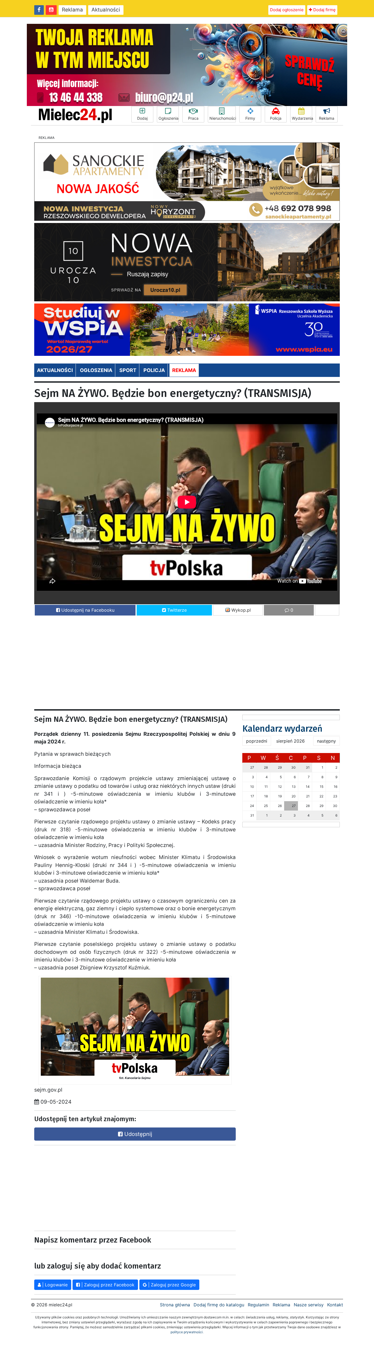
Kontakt (335, 1304)
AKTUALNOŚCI (55, 370)
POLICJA (154, 370)
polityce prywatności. (187, 1332)
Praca (193, 118)
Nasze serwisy (309, 1304)
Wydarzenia (302, 118)
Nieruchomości (222, 118)
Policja (275, 118)
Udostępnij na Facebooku (87, 610)
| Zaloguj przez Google (171, 1284)
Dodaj (142, 118)
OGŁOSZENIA (96, 370)
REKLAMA (184, 370)
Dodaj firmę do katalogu (219, 1304)
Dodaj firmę (324, 9)
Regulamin (258, 1304)
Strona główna (175, 1304)
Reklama (72, 10)
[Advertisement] (187, 660)
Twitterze (176, 610)
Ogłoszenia (169, 118)
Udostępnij (137, 1134)
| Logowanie (54, 1284)
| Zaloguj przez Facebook (107, 1284)
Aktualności (105, 10)
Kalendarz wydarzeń (282, 728)
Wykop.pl (240, 610)
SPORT (127, 370)
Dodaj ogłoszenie (287, 9)
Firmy (250, 118)
